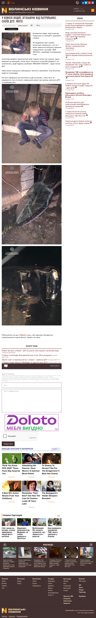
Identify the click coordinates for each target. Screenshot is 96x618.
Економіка (37, 578)
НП (80, 585)
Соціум (51, 578)
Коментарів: (22, 25)
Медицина (51, 581)
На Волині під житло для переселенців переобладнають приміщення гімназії (77, 104)
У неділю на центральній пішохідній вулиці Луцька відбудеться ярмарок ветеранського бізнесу (79, 25)
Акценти (66, 603)
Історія (65, 590)
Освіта (50, 583)
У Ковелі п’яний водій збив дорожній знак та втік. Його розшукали (27, 355)
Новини (80, 18)
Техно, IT (51, 595)
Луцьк (4, 581)
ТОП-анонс (82, 581)
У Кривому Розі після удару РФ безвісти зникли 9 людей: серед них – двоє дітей (79, 85)
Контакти (12, 616)
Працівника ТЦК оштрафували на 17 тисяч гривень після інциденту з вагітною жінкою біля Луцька (40, 563)
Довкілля (51, 586)
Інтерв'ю (66, 598)
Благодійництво (53, 593)
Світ (3, 588)
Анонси (82, 578)
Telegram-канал (25, 335)
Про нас (4, 616)
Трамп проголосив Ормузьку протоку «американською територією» (76, 46)
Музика (65, 581)
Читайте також (31, 346)
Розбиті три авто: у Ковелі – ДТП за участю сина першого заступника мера (30, 350)
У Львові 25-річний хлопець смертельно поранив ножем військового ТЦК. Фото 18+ (76, 113)
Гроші (34, 581)
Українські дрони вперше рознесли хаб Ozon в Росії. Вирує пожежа (78, 122)
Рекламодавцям (22, 616)
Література (67, 586)
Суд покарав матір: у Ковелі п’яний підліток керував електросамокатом (78, 54)
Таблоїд (82, 592)
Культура (67, 578)
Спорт (81, 589)
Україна (4, 586)
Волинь (4, 583)
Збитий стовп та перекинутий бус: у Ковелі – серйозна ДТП (24, 359)
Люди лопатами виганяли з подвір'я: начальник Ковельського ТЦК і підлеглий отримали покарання (78, 35)
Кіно (64, 583)
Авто (81, 587)
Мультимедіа (48, 544)
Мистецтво (67, 588)
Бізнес (35, 583)
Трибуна (82, 596)
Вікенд (50, 588)
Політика (21, 578)
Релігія (50, 590)
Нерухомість (37, 586)
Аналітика (67, 601)
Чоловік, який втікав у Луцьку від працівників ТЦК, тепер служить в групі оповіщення (78, 64)
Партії (19, 583)
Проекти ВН (68, 596)
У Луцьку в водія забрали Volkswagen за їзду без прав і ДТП (24, 362)
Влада (19, 581)
